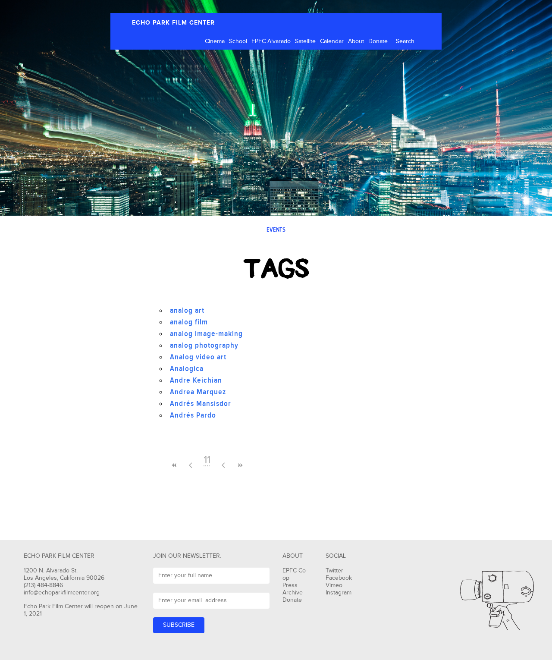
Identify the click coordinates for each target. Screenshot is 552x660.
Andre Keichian (196, 380)
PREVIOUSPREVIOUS (174, 465)
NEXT (223, 465)
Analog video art (198, 356)
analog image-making (206, 333)
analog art (187, 310)
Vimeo (334, 585)
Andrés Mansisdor (200, 403)
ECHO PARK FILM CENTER (173, 22)
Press (290, 585)
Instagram (338, 592)
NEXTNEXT (240, 465)
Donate (378, 41)
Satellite (305, 41)
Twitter (334, 570)
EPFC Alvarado (271, 41)
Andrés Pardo (193, 415)
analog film (189, 322)
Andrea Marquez (198, 391)
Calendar (332, 41)
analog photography (204, 345)
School (238, 41)
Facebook (339, 578)
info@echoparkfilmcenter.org (62, 592)
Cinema (215, 41)
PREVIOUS (190, 465)
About (356, 41)
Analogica (187, 368)
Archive (292, 592)
